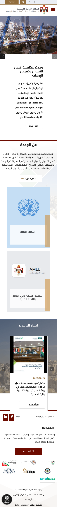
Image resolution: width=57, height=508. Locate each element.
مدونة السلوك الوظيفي (32, 434)
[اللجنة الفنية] (28, 207)
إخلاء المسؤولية (19, 438)
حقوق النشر (50, 438)
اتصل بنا (30, 451)
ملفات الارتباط (40, 442)
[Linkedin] (29, 2)
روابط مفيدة (50, 434)
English (12, 2)
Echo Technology (22, 505)
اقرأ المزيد (33, 126)
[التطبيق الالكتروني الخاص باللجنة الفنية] (28, 271)
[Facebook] (34, 2)
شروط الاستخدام (36, 438)
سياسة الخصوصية (12, 434)
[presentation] (52, 369)
